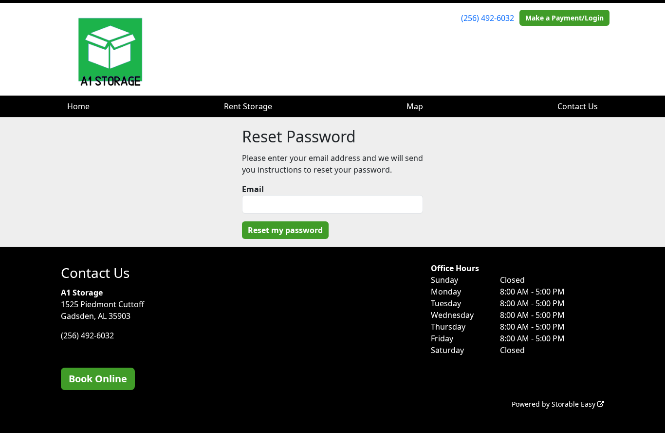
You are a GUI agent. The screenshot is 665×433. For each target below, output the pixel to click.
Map (414, 106)
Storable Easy (574, 404)
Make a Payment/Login (564, 17)
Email (253, 189)
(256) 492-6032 (487, 18)
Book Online (98, 378)
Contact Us (577, 106)
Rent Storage (248, 106)
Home (78, 106)
